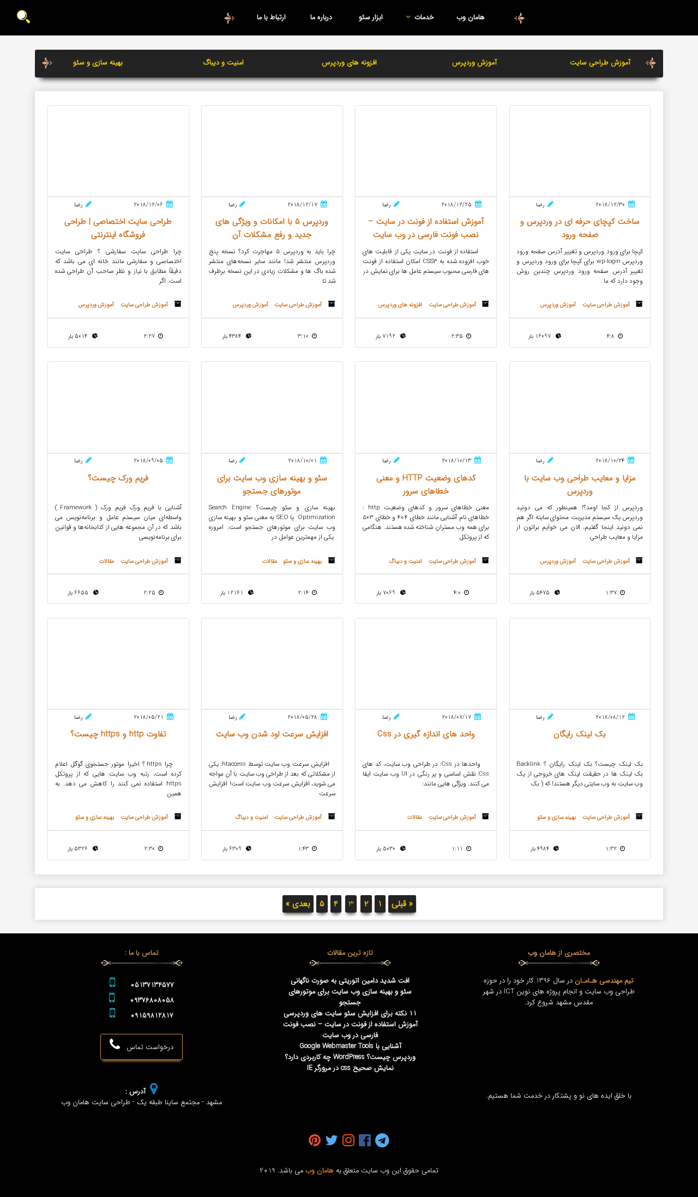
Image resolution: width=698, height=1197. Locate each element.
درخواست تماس (146, 1047)
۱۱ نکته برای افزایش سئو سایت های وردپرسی (350, 1013)
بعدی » (298, 903)
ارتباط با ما (271, 17)
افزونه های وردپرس (349, 62)
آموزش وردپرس (474, 62)
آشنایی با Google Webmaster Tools (350, 1046)
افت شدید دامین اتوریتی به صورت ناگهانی (350, 980)
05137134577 (152, 985)
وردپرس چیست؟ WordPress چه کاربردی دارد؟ (350, 1057)
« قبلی (402, 903)
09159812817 (151, 1015)
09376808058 (152, 1000)
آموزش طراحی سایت (600, 62)
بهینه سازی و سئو (98, 62)
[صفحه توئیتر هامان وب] (331, 1141)
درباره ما (321, 17)
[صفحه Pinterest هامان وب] (315, 1141)
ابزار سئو (371, 17)
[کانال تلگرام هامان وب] (382, 1141)
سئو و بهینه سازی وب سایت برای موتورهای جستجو (350, 997)
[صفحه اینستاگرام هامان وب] (348, 1141)
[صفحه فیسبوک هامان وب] (365, 1141)
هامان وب (470, 17)
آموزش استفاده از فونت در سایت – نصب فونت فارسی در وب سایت (350, 1030)
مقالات (269, 561)
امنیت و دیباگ (223, 62)
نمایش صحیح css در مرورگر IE (350, 1068)
